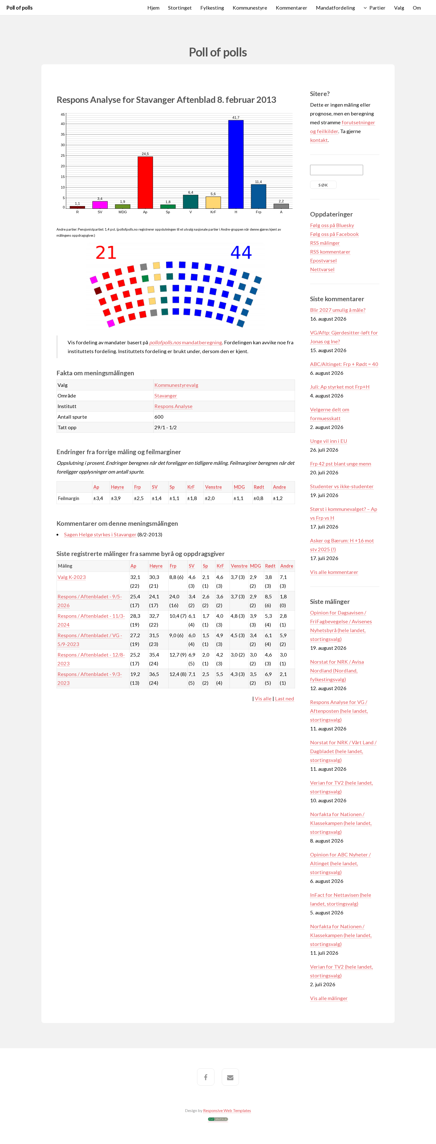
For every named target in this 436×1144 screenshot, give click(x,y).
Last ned (284, 698)
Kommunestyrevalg (176, 385)
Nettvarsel (322, 269)
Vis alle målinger (329, 998)
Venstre (213, 487)
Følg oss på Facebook (334, 234)
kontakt (319, 140)
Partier (377, 8)
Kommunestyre (250, 8)
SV (155, 487)
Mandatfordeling (335, 8)
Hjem (153, 8)
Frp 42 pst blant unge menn (340, 463)
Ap (96, 487)
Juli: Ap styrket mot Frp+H (340, 387)
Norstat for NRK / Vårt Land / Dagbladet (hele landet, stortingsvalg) (343, 751)
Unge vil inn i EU (328, 441)
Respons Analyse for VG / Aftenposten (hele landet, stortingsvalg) (339, 711)
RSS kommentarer (330, 252)
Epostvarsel (323, 260)
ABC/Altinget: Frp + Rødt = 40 (344, 364)
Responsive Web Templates (227, 1110)
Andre (279, 487)
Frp (137, 487)
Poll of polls (19, 8)
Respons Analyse (173, 406)
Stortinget (180, 8)
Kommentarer (291, 8)
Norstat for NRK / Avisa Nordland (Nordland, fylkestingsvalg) (337, 670)
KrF (191, 487)
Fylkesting (212, 8)
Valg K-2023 (72, 577)
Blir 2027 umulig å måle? (337, 310)
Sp (172, 487)
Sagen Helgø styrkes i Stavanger (100, 534)
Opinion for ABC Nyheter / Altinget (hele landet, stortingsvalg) (340, 863)
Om (417, 8)
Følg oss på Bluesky (332, 225)
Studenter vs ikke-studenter (342, 486)
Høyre (117, 487)
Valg (399, 8)
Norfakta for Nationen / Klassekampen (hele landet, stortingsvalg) (341, 823)
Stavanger (165, 395)
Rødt (259, 487)
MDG (239, 487)
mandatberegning (185, 342)
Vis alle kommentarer (334, 572)
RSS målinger (325, 243)
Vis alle (263, 698)
